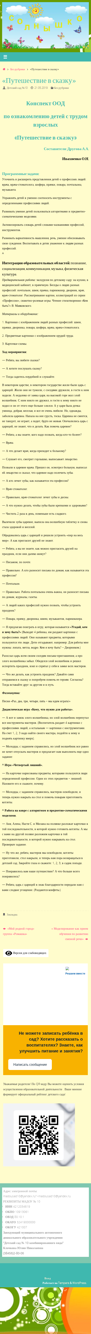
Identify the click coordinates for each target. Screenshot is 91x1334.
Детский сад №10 (17, 88)
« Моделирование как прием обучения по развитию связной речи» (69, 933)
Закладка (12, 914)
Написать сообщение (30, 1064)
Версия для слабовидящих (29, 953)
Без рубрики (17, 69)
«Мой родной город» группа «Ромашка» (18, 931)
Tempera (63, 1283)
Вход (47, 1278)
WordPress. (79, 1283)
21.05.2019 (41, 88)
